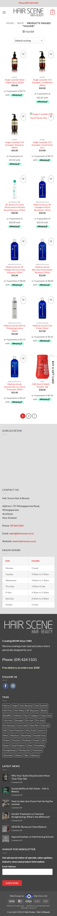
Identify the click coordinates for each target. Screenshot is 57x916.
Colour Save (46, 715)
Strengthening (9, 750)
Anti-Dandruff (41, 705)
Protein (6, 740)
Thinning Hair (24, 750)
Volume (18, 755)
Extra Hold (22, 725)
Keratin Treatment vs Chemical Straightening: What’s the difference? (30, 815)
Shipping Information (38, 906)
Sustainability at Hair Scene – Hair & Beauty (30, 790)
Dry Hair (29, 720)
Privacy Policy (29, 908)
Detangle (19, 720)
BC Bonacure (32, 710)
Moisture (15, 735)
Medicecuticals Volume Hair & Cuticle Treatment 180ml (14, 387)
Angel (14, 705)
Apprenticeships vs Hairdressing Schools (32, 836)
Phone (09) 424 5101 (28, 3)
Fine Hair (45, 725)
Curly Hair (7, 720)
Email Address (9, 866)
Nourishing (26, 735)
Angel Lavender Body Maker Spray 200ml (15, 81)
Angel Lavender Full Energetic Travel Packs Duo (42, 145)
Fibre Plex (34, 725)
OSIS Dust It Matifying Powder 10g (42, 385)
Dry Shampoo (9, 725)
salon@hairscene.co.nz (21, 533)
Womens (35, 755)
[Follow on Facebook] (6, 686)
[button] (4, 12)
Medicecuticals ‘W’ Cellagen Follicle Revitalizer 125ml (42, 207)
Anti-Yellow (19, 710)
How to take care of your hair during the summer (32, 802)
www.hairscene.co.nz (24, 541)
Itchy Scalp (30, 730)
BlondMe (7, 715)
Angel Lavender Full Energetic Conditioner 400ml (42, 82)
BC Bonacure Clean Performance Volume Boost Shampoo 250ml (14, 207)
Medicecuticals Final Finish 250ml (42, 327)
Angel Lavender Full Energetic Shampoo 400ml (14, 145)
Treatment (37, 750)
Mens (5, 735)
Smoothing (39, 745)
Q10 (44, 740)
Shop (20, 23)
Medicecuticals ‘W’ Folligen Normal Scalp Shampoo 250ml (14, 270)
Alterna (6, 705)
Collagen (34, 715)
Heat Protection (16, 730)
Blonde (44, 710)
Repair (6, 745)
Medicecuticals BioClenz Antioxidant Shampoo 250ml (42, 270)
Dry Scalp (40, 720)
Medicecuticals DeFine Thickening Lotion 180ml (14, 328)
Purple (36, 740)
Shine (30, 745)
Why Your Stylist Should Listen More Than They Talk (30, 777)
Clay (26, 715)
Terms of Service (15, 906)
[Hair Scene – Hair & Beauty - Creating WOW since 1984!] (29, 12)
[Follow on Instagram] (13, 686)
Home (10, 23)
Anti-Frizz (7, 710)
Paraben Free (39, 735)
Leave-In (42, 730)
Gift (5, 730)
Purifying (27, 740)
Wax (26, 755)
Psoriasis (16, 740)
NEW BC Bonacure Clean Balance (28, 826)
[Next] (34, 416)
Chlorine (17, 715)
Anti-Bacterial (26, 705)
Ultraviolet (7, 755)
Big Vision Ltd (40, 896)
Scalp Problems (18, 745)
